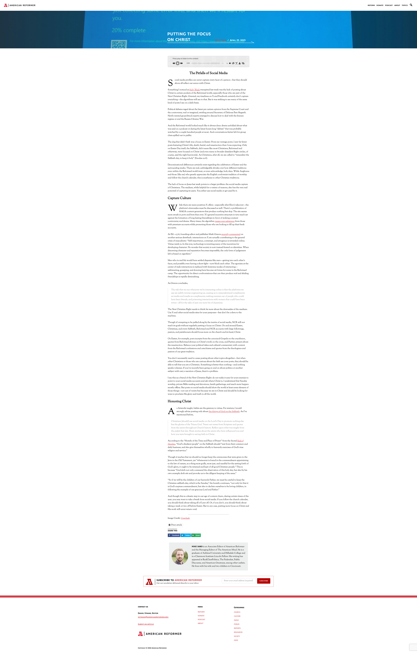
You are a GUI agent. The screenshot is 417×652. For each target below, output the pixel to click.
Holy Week (194, 89)
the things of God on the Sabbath (224, 411)
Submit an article (146, 624)
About (397, 5)
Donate (379, 5)
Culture (237, 616)
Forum (236, 624)
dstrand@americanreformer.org (153, 617)
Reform (371, 5)
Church (237, 612)
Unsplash (185, 518)
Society (237, 636)
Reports (237, 628)
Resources (238, 632)
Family (236, 620)
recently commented (230, 234)
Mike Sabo (220, 40)
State (236, 640)
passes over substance (225, 221)
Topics (405, 5)
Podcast (389, 5)
